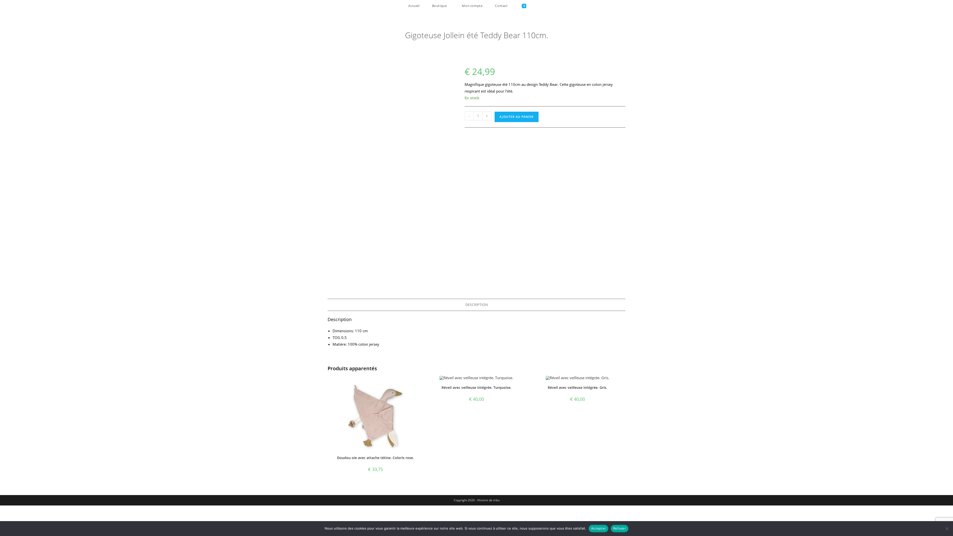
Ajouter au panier (517, 117)
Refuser (619, 528)
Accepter (598, 528)
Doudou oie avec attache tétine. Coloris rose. (375, 457)
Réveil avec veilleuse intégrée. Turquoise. (476, 387)
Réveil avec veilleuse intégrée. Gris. (577, 387)
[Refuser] (946, 528)
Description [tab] (476, 304)
